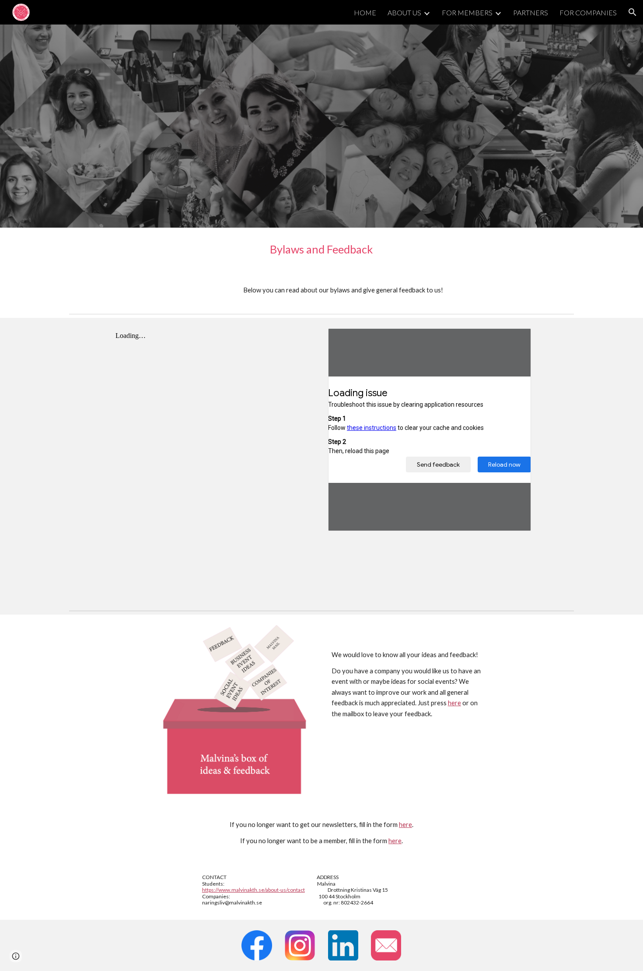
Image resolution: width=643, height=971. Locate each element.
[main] (321, 249)
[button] (632, 12)
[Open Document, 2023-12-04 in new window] (514, 339)
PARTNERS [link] (530, 12)
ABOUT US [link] (404, 12)
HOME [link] (365, 12)
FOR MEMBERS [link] (467, 12)
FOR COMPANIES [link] (588, 12)
